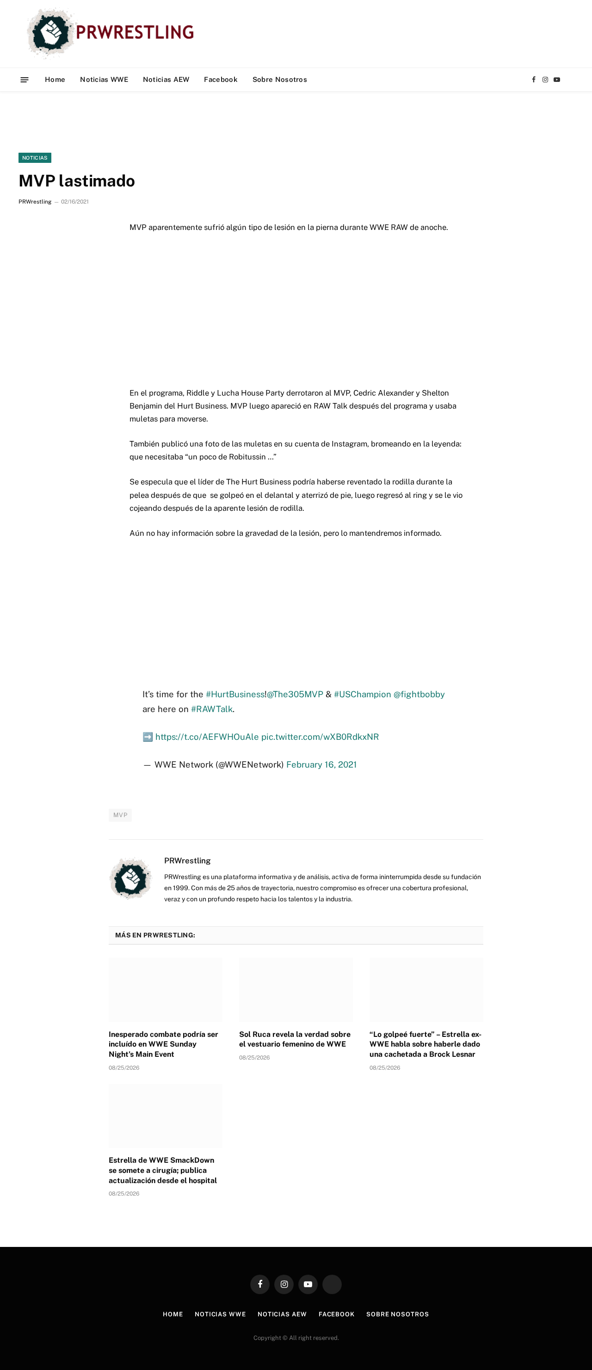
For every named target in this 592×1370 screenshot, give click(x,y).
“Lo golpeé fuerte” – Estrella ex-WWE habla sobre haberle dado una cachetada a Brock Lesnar (425, 1044)
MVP (120, 815)
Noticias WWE (104, 79)
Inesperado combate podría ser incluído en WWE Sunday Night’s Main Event (163, 1044)
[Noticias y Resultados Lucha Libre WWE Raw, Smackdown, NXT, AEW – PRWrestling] (112, 34)
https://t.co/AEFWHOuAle (207, 736)
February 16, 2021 (321, 764)
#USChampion (362, 694)
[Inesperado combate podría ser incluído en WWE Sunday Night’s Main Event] (165, 990)
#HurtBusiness (235, 694)
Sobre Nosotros (280, 79)
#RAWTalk (212, 709)
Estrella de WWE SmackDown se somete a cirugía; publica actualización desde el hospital (163, 1170)
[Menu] (25, 79)
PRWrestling (34, 201)
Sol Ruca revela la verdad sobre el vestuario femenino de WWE (295, 1039)
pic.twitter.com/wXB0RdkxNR (320, 736)
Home (55, 79)
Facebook (220, 79)
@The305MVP (295, 694)
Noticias (35, 158)
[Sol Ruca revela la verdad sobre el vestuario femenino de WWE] (296, 990)
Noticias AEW (166, 79)
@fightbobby (419, 694)
